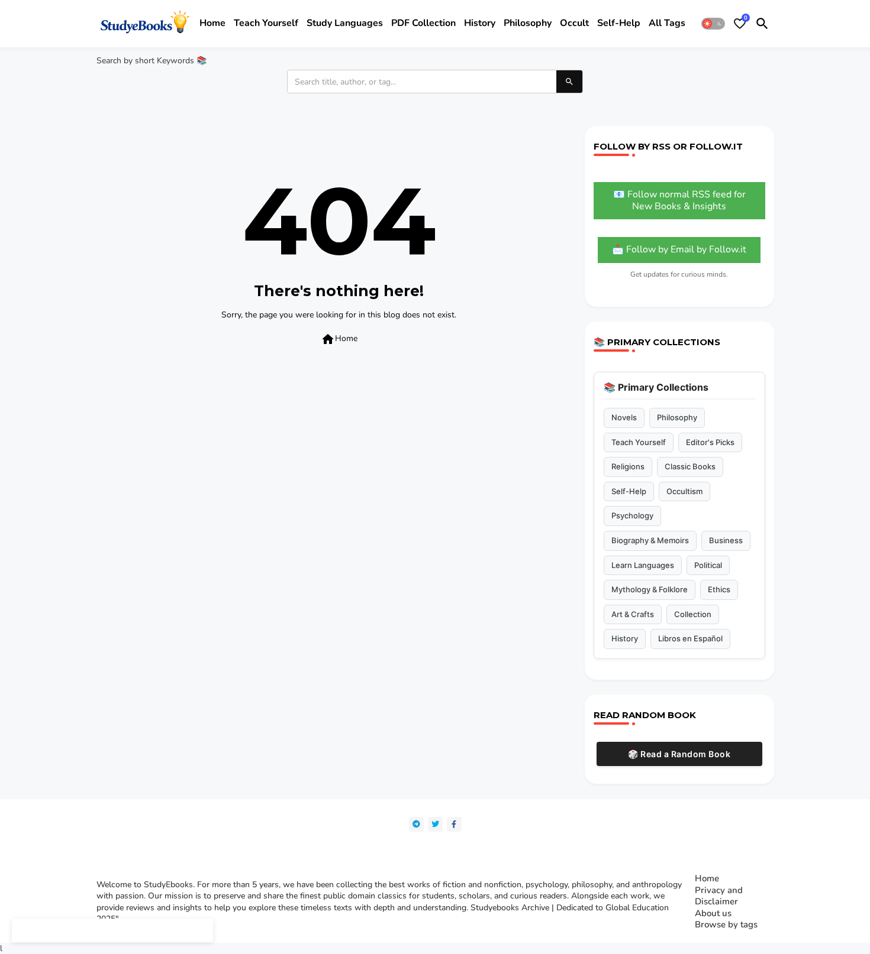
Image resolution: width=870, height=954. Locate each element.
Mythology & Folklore (649, 589)
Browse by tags (726, 924)
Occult (574, 23)
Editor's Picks (710, 442)
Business (726, 540)
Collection (692, 614)
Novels (624, 417)
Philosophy (528, 23)
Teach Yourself (638, 442)
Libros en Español (690, 638)
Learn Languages (642, 565)
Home (212, 23)
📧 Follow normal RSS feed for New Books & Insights (679, 200)
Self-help (618, 23)
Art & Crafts (632, 614)
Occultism (684, 491)
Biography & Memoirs (650, 540)
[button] (713, 24)
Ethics (719, 589)
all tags (667, 23)
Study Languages (345, 23)
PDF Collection (423, 23)
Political (708, 565)
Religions (628, 466)
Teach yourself (266, 23)
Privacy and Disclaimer (719, 896)
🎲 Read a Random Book (679, 754)
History (479, 23)
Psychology (632, 515)
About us (713, 913)
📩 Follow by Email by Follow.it (679, 249)
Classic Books (690, 466)
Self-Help (628, 491)
